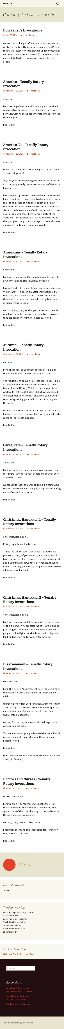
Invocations (28, 35)
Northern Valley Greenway (18, 1004)
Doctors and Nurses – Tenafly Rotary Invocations (26, 781)
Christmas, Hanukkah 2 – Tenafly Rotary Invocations (29, 599)
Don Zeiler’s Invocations (22, 30)
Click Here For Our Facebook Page (19, 954)
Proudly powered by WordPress (18, 1022)
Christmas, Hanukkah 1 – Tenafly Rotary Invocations (29, 521)
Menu (6, 3)
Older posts (20, 864)
